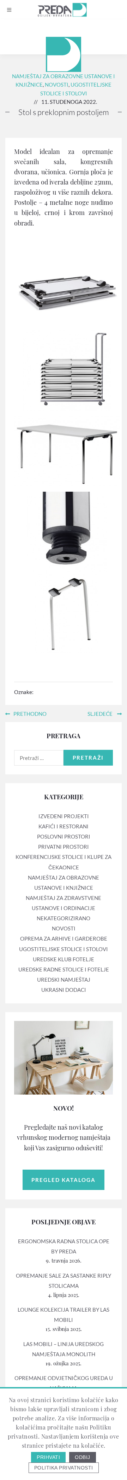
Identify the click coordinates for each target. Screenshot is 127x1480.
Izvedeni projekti (63, 816)
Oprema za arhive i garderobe (63, 938)
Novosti (56, 84)
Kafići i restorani (63, 826)
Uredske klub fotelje (63, 959)
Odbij (82, 1457)
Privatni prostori (63, 846)
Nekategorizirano (63, 918)
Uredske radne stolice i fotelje (63, 969)
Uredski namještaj (63, 979)
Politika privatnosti (63, 1468)
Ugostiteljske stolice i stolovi (63, 949)
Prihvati (48, 1457)
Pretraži (88, 757)
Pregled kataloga (63, 1180)
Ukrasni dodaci (63, 990)
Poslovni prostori (63, 836)
